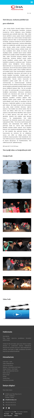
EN (30, 13)
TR (28, 13)
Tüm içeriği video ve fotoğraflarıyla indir (17, 150)
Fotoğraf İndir (8, 156)
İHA (15, 412)
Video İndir (7, 299)
